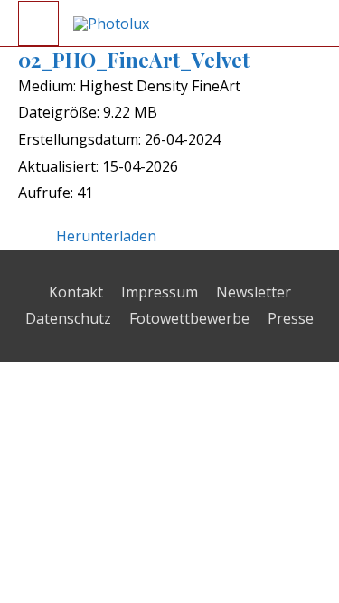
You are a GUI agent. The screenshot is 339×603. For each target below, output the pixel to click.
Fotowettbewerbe (189, 318)
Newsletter (253, 292)
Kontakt (76, 292)
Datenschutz (68, 318)
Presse (291, 318)
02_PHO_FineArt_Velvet (134, 59)
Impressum (159, 292)
